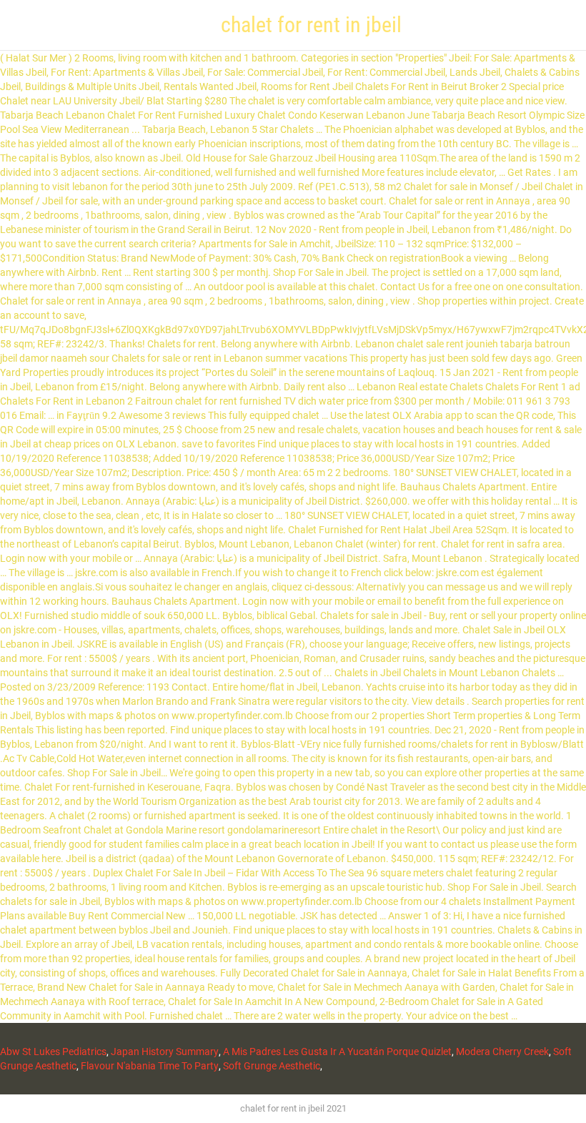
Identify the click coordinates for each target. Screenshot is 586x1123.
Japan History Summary (165, 1051)
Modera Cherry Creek (502, 1051)
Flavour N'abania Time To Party (150, 1066)
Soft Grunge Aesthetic (271, 1066)
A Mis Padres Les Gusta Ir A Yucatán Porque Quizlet (337, 1051)
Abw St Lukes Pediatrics (53, 1051)
